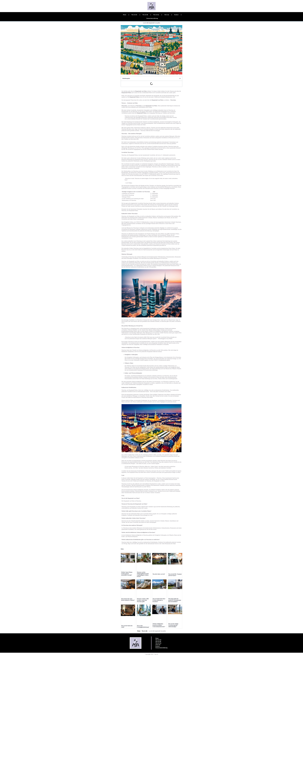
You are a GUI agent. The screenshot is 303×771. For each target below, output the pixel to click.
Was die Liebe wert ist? (159, 574)
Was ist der (134, 14)
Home (124, 14)
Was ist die (145, 14)
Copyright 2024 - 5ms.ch (151, 654)
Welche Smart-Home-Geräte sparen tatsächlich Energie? (127, 573)
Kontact (176, 14)
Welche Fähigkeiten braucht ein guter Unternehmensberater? (159, 625)
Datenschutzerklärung (152, 18)
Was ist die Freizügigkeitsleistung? (143, 626)
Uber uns (166, 14)
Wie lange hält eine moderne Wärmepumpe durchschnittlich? (174, 600)
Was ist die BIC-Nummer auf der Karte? (175, 574)
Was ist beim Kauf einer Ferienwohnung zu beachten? (159, 600)
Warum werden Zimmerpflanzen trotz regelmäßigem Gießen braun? (143, 574)
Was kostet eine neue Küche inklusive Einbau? (128, 599)
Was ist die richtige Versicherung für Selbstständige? (173, 625)
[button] (180, 78)
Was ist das (156, 14)
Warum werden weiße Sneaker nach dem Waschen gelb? (143, 600)
